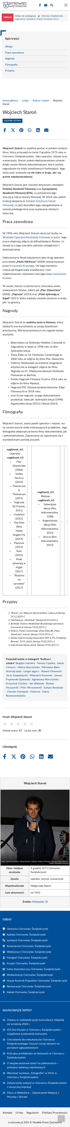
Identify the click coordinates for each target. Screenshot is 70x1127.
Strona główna (10, 101)
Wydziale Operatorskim (17, 237)
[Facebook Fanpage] (39, 5)
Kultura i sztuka (41, 101)
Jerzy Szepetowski (17, 675)
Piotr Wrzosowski (31, 687)
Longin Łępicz (31, 671)
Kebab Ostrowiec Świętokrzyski (26, 992)
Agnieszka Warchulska (45, 679)
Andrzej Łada (13, 671)
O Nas (19, 1112)
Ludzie (25, 101)
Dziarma (35, 691)
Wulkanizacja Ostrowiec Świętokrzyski (30, 975)
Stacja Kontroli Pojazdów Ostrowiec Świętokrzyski (37, 980)
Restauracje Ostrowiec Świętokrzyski (29, 986)
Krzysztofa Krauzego (22, 265)
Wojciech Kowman (41, 675)
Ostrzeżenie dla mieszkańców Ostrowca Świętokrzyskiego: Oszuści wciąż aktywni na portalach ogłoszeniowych (33, 1043)
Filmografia (11, 64)
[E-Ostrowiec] (14, 5)
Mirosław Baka (50, 667)
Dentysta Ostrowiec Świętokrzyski (27, 929)
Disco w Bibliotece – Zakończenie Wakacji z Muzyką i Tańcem (33, 1094)
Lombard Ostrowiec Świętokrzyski (27, 940)
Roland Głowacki (51, 671)
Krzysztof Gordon (16, 683)
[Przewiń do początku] (61, 1118)
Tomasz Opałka (46, 663)
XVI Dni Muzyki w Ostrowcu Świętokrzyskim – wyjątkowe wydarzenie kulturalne (35, 1031)
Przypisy (10, 70)
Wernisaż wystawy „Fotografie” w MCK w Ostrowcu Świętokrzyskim (32, 1075)
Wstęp (8, 46)
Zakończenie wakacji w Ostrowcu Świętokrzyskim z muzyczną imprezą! (37, 1085)
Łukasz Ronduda (53, 687)
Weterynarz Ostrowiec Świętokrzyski (29, 952)
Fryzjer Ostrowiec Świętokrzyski (26, 963)
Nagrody (10, 58)
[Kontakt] (45, 5)
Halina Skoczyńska (29, 667)
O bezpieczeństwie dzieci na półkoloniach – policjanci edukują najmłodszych (33, 1065)
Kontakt (7, 1112)
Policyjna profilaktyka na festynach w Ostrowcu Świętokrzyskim (35, 1055)
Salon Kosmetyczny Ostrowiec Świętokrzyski (33, 969)
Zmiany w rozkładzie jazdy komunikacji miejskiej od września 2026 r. (35, 1022)
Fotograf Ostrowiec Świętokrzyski (27, 957)
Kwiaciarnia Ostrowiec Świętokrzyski (29, 946)
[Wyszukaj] (52, 5)
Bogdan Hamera (25, 663)
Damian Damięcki (17, 691)
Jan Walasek (36, 683)
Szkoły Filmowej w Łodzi (45, 237)
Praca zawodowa (14, 52)
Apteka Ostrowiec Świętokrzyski (26, 934)
